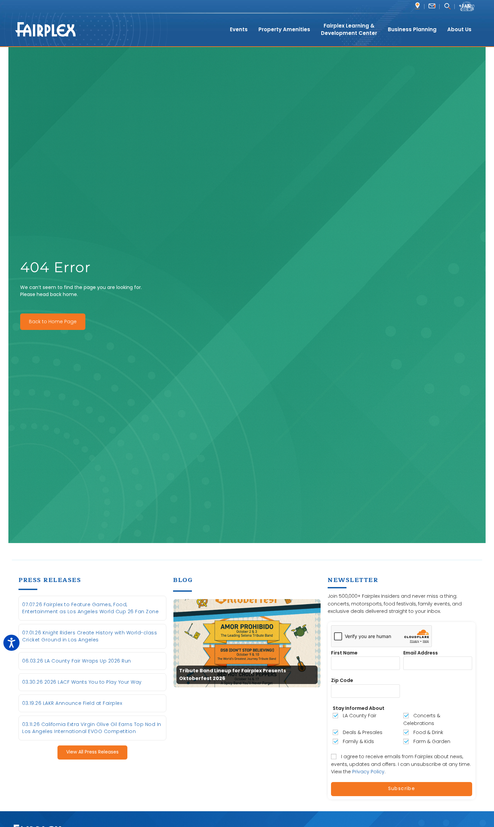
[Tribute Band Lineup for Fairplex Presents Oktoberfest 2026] (247, 643)
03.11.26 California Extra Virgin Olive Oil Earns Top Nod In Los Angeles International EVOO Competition (91, 728)
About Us (459, 29)
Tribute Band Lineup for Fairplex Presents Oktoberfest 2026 (232, 674)
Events (239, 29)
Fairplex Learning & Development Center (349, 29)
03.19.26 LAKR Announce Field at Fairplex (72, 703)
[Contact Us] (432, 6)
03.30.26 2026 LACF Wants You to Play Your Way (82, 682)
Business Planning (412, 29)
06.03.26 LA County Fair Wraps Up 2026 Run (76, 661)
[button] (447, 7)
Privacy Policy (368, 771)
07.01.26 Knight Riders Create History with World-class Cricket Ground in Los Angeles (89, 636)
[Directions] (417, 5)
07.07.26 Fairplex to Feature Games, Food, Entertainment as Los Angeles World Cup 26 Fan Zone (90, 608)
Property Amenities (284, 29)
